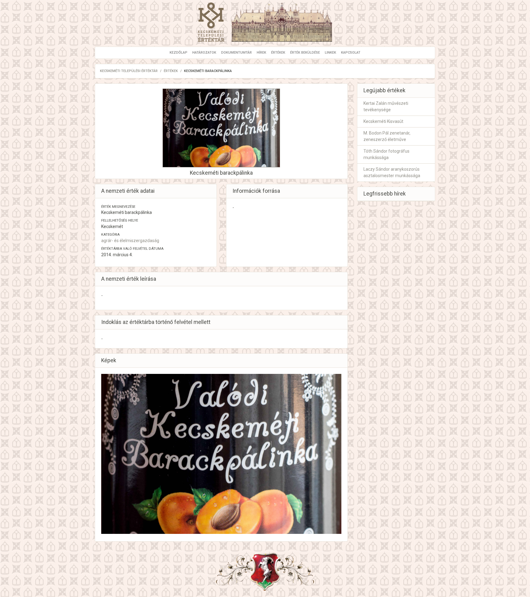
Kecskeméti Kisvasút (383, 121)
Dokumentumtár (236, 53)
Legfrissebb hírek (384, 194)
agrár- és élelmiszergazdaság (130, 240)
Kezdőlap (178, 53)
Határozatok (204, 53)
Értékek (278, 53)
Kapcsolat (350, 53)
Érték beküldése (305, 53)
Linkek (330, 53)
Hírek (261, 53)
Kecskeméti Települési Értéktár (129, 71)
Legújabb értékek (384, 90)
